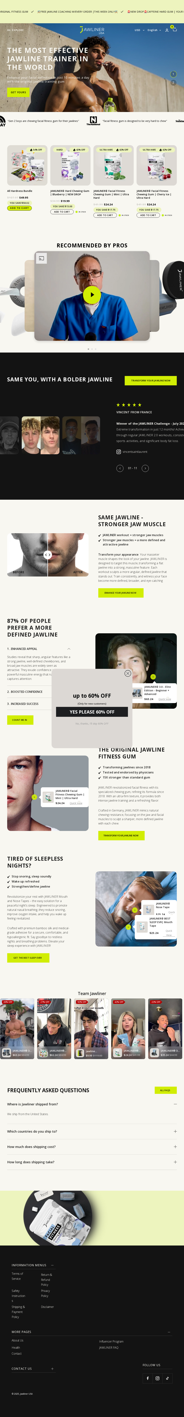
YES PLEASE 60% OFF (92, 712)
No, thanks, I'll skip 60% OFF (92, 723)
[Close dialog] (128, 673)
